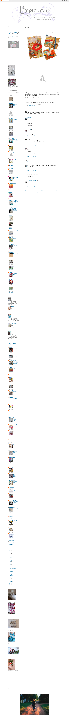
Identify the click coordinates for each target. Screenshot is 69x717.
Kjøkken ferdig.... (15, 125)
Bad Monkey (11, 410)
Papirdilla (10, 443)
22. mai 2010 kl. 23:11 (31, 145)
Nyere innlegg (27, 190)
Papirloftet (10, 545)
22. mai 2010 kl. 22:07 (31, 135)
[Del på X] (38, 104)
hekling (9, 33)
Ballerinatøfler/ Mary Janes (14, 314)
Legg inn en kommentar (28, 188)
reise (9, 36)
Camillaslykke (11, 125)
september (11, 558)
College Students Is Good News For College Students (13, 517)
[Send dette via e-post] (36, 104)
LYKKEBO (10, 228)
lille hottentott (11, 404)
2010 (10, 553)
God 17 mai (11, 571)
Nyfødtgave (14, 238)
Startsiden (42, 190)
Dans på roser (11, 145)
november (11, 556)
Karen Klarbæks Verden (12, 360)
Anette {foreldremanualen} (31, 158)
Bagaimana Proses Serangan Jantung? (15, 280)
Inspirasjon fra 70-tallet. (13, 568)
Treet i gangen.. (12, 572)
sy (18, 36)
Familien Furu (11, 168)
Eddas (10, 158)
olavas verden (11, 397)
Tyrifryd (10, 286)
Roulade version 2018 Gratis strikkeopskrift (15, 349)
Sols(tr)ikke (10, 367)
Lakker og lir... (15, 119)
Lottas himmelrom (12, 221)
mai (10, 564)
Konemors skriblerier (12, 208)
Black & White (11, 464)
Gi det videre (11, 176)
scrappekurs (11, 516)
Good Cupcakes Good (12, 183)
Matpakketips (15, 222)
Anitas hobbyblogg (12, 507)
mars (10, 578)
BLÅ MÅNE (11, 118)
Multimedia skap (11, 166)
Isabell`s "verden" (12, 493)
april (10, 577)
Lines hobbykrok (11, 473)
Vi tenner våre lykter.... (15, 445)
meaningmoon (29, 147)
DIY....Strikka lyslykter (15, 146)
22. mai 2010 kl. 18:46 (31, 126)
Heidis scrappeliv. (11, 487)
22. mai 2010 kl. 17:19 (31, 114)
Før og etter (11, 32)
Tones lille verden (11, 540)
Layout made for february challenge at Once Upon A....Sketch (15, 489)
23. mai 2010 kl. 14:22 (31, 170)
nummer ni (10, 251)
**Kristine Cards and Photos (13, 520)
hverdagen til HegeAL (12, 513)
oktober (11, 557)
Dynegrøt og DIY (15, 253)
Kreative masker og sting (13, 424)
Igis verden (10, 198)
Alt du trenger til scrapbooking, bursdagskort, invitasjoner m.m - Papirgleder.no (13, 543)
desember (11, 554)
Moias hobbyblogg (12, 480)
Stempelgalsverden (12, 450)
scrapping (12, 36)
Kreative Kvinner (11, 430)
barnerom (31, 105)
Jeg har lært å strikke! (14, 392)
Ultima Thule (11, 292)
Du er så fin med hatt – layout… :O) (15, 399)
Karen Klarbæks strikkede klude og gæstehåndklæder (15, 362)
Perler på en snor (11, 252)
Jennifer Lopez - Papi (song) (15, 425)
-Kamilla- (28, 164)
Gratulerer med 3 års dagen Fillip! (15, 111)
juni (10, 563)
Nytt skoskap (11, 575)
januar (11, 581)
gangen (15, 32)
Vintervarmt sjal (15, 368)
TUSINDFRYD (11, 347)
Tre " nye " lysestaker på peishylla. (14, 419)
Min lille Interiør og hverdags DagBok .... (13, 230)
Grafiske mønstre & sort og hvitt (15, 193)
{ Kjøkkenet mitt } (15, 286)
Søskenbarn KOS (15, 494)
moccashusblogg (11, 244)
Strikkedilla (11, 374)
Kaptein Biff (11, 390)
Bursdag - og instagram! (14, 405)
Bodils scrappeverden (12, 467)
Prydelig (10, 265)
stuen (15, 36)
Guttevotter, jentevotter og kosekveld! (15, 210)
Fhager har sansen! (15, 431)
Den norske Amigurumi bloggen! (12, 344)
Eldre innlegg (58, 190)
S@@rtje (10, 279)
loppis (34, 105)
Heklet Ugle (12, 331)
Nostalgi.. (11, 574)
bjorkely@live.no (10, 28)
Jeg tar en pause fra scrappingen (15, 502)
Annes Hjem (11, 110)
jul (15, 33)
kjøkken (9, 35)
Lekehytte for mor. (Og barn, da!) (15, 202)
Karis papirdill (11, 527)
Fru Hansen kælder (12, 463)
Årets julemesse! (15, 378)
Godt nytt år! (14, 184)
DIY (8, 32)
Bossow (10, 437)
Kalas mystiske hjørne (12, 207)
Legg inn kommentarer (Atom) (33, 192)
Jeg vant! (14, 132)
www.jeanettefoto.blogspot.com (32, 180)
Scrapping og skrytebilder (13, 500)
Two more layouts (15, 534)
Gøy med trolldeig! (15, 508)
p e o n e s (14, 159)
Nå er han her (15, 266)
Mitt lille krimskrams (12, 237)
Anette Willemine (11, 103)
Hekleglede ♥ (11, 189)
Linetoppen (10, 215)
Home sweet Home (15, 231)
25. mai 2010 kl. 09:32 (31, 186)
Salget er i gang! (15, 170)
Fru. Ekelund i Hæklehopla (13, 354)
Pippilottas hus (11, 259)
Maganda (10, 377)
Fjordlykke (29, 117)
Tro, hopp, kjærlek (12, 565)
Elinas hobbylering (12, 457)
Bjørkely (31, 104)
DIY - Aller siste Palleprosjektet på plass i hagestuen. (15, 140)
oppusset (17, 35)
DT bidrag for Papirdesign (15, 452)
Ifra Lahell (10, 192)
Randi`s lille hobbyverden (13, 272)
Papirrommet (11, 533)
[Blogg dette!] (37, 104)
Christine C (29, 129)
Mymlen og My (11, 417)
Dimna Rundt (15, 245)
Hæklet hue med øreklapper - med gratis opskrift (15, 355)
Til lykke (14, 527)
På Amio (14, 411)
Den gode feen (11, 151)
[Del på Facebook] (39, 104)
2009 (10, 583)
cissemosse (10, 131)
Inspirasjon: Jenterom (14, 323)
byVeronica (10, 439)
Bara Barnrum (11, 116)
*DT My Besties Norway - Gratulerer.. (15, 475)
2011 (10, 552)
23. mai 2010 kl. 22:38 (31, 177)
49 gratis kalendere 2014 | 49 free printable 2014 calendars (15, 178)
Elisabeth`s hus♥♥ (11, 165)
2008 (10, 584)
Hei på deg (14, 152)
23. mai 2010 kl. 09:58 (31, 156)
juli (10, 561)
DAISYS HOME (11, 138)
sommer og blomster (14, 458)
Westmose (10, 383)
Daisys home (29, 110)
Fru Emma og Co (11, 169)
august (11, 560)
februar (11, 580)
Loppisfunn (12, 306)
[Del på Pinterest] (40, 104)
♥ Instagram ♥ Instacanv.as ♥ (15, 521)
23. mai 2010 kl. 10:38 (31, 161)
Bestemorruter (12, 567)
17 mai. (14, 216)
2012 (10, 550)
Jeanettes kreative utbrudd (13, 200)
